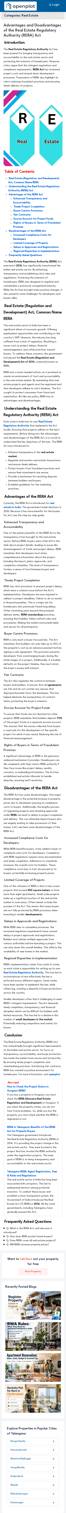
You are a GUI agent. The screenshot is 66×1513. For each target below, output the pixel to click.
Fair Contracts (22, 215)
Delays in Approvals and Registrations (36, 247)
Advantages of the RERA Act (26, 194)
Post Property (33, 1271)
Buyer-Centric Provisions (28, 211)
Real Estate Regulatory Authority (23, 972)
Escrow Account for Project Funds (33, 219)
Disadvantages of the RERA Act (27, 231)
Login (53, 5)
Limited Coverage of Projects (31, 243)
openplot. (55, 1074)
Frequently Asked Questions (25, 255)
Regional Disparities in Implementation (36, 251)
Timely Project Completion (29, 207)
